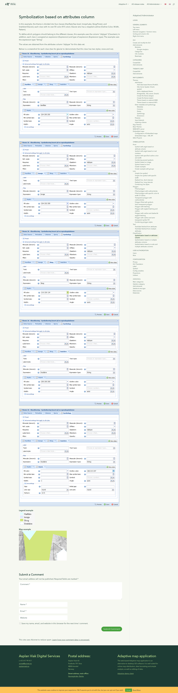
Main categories (138, 282)
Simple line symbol (141, 173)
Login (135, 20)
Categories (138, 51)
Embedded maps (138, 131)
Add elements (137, 45)
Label (134, 266)
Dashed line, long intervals (144, 182)
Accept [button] (128, 690)
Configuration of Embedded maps (146, 133)
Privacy (135, 262)
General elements (140, 25)
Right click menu (138, 36)
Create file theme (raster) (145, 98)
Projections (136, 273)
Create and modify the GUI (142, 43)
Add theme (138, 82)
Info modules (139, 54)
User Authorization (141, 250)
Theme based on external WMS (147, 100)
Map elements (138, 77)
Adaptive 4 (123, 4)
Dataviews (136, 293)
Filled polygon (140, 189)
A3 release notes (138, 4)
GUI (134, 40)
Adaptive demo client (126, 673)
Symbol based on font (142, 164)
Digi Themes (137, 125)
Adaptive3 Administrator (143, 15)
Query (139, 111)
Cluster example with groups (144, 169)
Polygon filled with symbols (144, 202)
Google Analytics (142, 49)
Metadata (140, 107)
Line (134, 171)
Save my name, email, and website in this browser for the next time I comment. (55, 623)
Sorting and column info (141, 34)
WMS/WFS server (138, 129)
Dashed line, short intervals (144, 180)
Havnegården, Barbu (76, 676)
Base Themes (137, 127)
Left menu (136, 29)
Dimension (140, 116)
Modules (138, 47)
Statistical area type (139, 288)
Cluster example (140, 167)
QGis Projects (137, 138)
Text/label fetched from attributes (146, 227)
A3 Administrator (153, 4)
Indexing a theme (140, 122)
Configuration (139, 259)
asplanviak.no (24, 666)
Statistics (137, 279)
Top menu (136, 27)
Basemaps (138, 56)
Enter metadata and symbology (145, 105)
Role (134, 255)
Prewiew (137, 118)
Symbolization (138, 142)
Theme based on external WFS (147, 102)
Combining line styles (142, 184)
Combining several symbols (144, 160)
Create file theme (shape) (145, 96)
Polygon (135, 187)
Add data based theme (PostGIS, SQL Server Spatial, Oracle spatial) (147, 87)
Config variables (138, 271)
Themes (135, 80)
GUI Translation (138, 264)
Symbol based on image (143, 162)
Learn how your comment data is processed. (71, 640)
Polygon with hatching (142, 207)
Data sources (137, 291)
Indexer (135, 275)
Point (134, 144)
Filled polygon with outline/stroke (146, 191)
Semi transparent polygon (143, 204)
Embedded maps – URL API (144, 136)
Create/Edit (136, 63)
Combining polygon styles (144, 222)
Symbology (141, 113)
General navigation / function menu (144, 32)
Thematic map (138, 69)
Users (134, 253)
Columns (140, 109)
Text (134, 224)
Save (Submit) (139, 120)
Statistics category (139, 284)
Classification (137, 233)
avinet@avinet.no (25, 663)
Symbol (135, 268)
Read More (137, 690)
